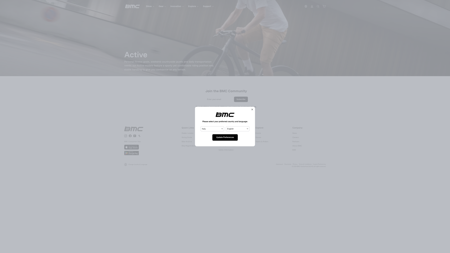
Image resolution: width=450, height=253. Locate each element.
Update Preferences (225, 137)
